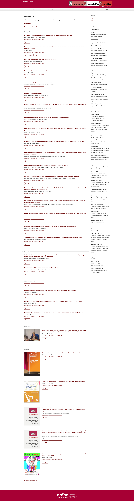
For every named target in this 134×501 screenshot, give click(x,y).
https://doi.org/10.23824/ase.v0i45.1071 (34, 39)
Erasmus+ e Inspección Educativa (33, 93)
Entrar (31, 1)
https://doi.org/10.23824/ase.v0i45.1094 (52, 440)
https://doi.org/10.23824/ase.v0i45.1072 (34, 97)
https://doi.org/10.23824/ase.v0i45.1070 (34, 230)
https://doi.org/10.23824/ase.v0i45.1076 (34, 63)
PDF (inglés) (29, 55)
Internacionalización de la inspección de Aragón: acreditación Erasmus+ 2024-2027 (46, 165)
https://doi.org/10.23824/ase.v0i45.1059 (34, 294)
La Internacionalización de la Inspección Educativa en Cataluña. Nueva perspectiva (46, 117)
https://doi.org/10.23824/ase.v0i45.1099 (52, 459)
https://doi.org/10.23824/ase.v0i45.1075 (34, 134)
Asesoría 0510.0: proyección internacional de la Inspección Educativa (42, 82)
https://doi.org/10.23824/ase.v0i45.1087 (34, 260)
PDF (28, 42)
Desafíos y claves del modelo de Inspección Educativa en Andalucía (42, 267)
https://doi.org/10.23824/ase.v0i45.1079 (34, 121)
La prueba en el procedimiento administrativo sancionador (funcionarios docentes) (46, 279)
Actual (26, 9)
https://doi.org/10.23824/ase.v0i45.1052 (34, 283)
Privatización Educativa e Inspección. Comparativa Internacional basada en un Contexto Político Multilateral (53, 301)
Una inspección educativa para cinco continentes (37, 70)
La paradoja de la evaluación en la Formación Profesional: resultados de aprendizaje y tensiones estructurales (53, 312)
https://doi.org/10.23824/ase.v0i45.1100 (52, 385)
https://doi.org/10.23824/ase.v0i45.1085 (34, 271)
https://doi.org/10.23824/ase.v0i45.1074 (34, 169)
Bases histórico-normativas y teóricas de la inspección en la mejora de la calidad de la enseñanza (50, 290)
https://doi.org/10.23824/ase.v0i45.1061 (34, 145)
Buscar (109, 9)
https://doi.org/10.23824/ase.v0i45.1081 (34, 206)
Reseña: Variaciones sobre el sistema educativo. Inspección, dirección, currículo (63, 381)
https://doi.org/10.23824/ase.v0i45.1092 (52, 356)
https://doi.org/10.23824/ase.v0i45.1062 (34, 110)
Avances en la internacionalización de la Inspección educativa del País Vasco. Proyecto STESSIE (50, 226)
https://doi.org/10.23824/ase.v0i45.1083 (34, 219)
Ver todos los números (29, 480)
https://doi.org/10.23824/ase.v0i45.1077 (34, 158)
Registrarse (25, 1)
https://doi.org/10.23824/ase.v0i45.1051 (34, 316)
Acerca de (51, 9)
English (92, 18)
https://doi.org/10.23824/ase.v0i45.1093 (52, 415)
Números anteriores (38, 9)
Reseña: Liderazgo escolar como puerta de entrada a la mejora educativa (61, 352)
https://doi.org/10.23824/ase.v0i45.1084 (34, 86)
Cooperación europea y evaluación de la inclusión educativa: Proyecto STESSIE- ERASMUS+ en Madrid (51, 176)
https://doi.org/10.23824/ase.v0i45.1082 (34, 52)
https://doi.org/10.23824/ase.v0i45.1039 (34, 305)
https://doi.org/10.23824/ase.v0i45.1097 (52, 335)
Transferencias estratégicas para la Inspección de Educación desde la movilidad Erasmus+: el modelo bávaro (53, 237)
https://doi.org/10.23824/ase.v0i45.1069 (34, 180)
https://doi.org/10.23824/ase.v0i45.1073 (34, 193)
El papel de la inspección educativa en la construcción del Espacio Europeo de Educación (48, 35)
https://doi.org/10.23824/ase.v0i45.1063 (34, 74)
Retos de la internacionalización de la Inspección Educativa (40, 59)
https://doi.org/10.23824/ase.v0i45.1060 (34, 241)
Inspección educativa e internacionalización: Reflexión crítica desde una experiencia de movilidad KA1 (54, 141)
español (93, 20)
